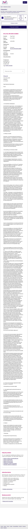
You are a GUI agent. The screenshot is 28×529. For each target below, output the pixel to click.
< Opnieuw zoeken (14, 23)
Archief (2, 527)
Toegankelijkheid (15, 526)
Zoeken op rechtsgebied (8, 462)
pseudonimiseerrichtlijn (8, 18)
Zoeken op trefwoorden (7, 459)
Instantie (5, 36)
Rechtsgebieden (6, 50)
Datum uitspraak (5, 39)
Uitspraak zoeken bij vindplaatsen (10, 464)
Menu (24, 2)
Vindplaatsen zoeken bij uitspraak (10, 463)
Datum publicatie (5, 42)
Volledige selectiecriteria (7, 489)
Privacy (8, 526)
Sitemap (5, 526)
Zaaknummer (6, 44)
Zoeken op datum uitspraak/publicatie (10, 458)
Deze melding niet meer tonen (20, 17)
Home (2, 6)
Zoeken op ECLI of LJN (8, 461)
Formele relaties (5, 48)
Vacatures (24, 526)
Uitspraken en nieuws (7, 6)
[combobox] (14, 71)
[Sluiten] (25, 17)
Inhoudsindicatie (6, 56)
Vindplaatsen (6, 59)
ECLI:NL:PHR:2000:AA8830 (15, 48)
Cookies (11, 526)
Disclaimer (5, 527)
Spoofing (20, 526)
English (2, 526)
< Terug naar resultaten (14, 27)
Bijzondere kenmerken (5, 54)
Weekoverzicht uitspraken (8, 501)
